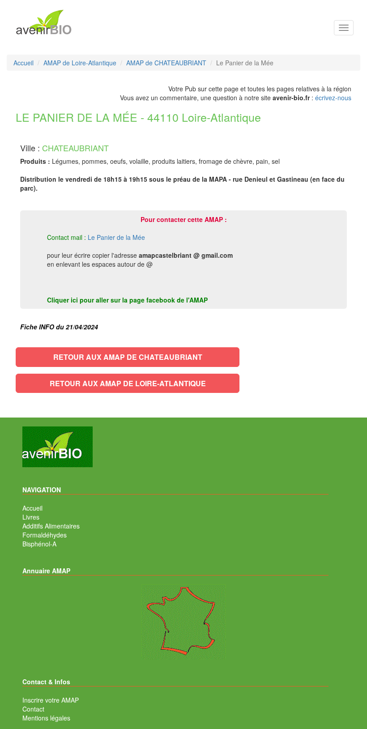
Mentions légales (46, 717)
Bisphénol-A (39, 543)
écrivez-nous (333, 97)
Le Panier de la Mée (116, 237)
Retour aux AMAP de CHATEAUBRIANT (127, 357)
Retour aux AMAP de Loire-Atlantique (128, 383)
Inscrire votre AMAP (50, 699)
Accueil (32, 507)
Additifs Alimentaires (51, 525)
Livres (30, 516)
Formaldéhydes (44, 534)
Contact (33, 708)
